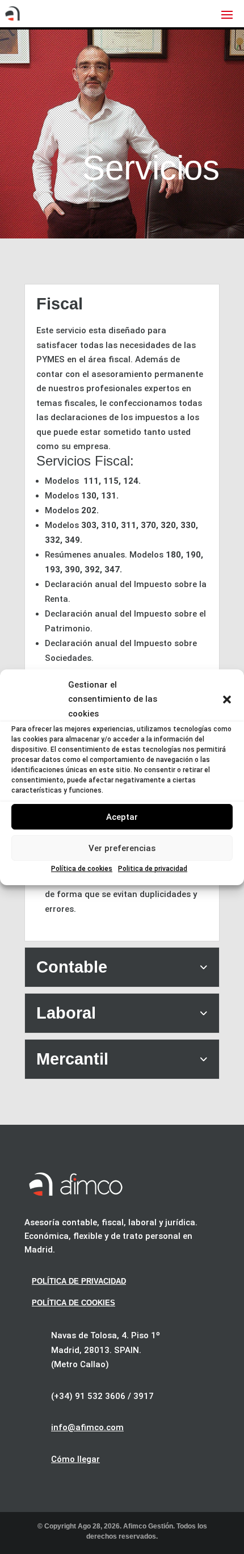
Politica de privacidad (152, 869)
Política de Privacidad (79, 1281)
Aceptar (122, 817)
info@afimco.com (87, 1427)
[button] (227, 699)
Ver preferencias (122, 848)
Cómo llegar (75, 1459)
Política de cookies (81, 869)
